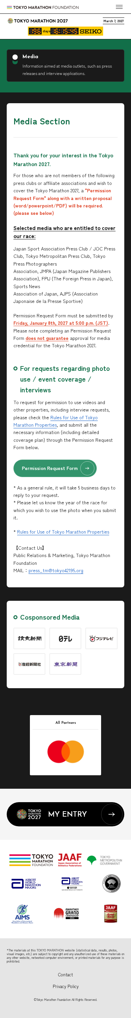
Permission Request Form (50, 468)
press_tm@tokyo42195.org (56, 570)
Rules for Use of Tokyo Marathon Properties (63, 531)
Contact (65, 974)
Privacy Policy (66, 986)
